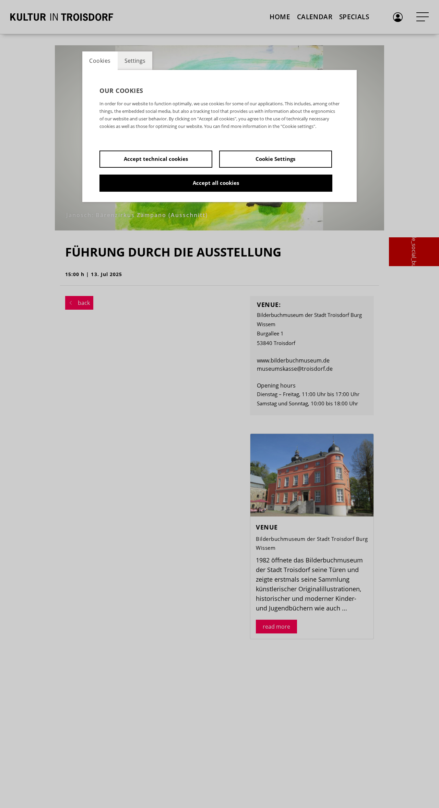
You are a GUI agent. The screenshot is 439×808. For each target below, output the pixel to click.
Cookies (100, 60)
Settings (134, 60)
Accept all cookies (216, 182)
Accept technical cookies (156, 158)
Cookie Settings (275, 158)
